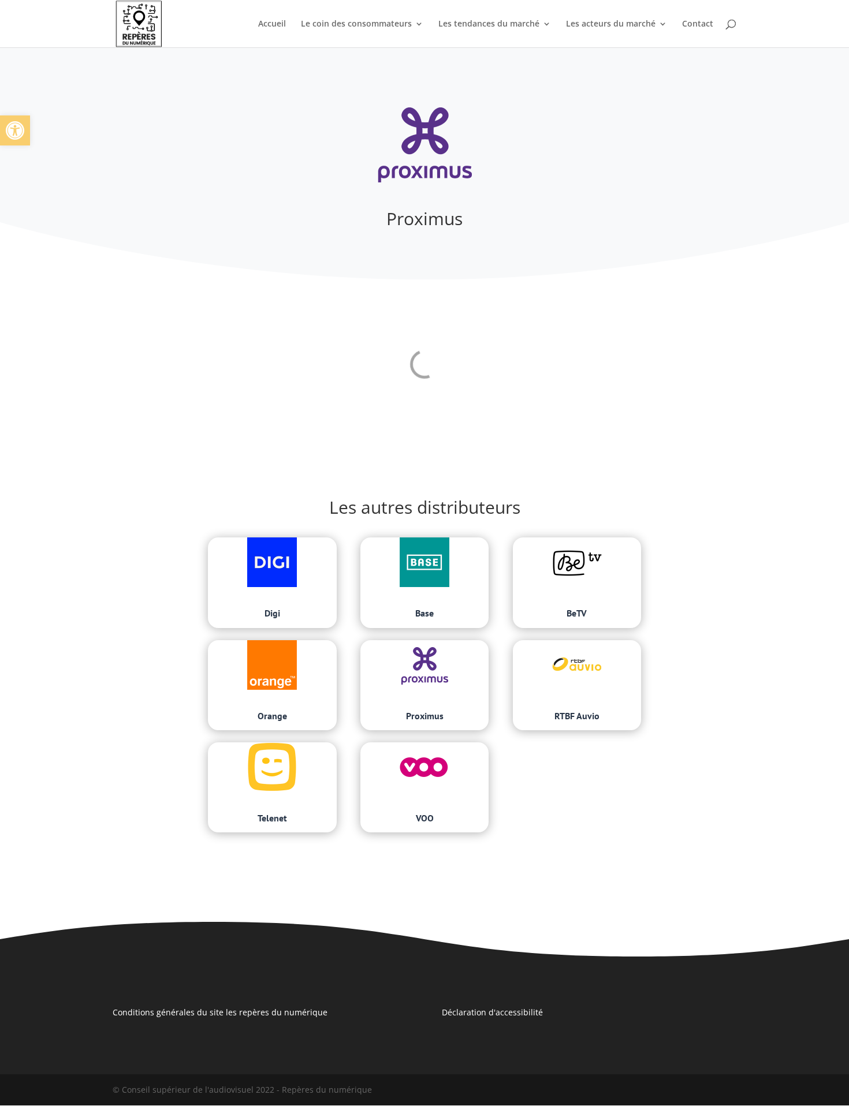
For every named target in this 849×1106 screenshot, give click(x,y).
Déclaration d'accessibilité (492, 1012)
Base (424, 613)
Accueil (272, 24)
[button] (15, 130)
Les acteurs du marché (611, 24)
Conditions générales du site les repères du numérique (220, 1012)
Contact (697, 24)
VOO (425, 818)
